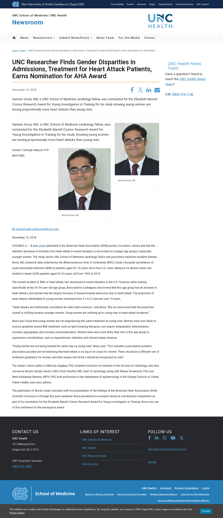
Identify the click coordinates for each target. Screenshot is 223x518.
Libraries (141, 4)
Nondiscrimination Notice (163, 494)
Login (205, 488)
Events (130, 4)
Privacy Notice (17, 513)
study (42, 245)
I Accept (206, 511)
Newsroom (27, 22)
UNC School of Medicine (30, 15)
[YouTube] (173, 438)
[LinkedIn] (157, 438)
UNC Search (202, 4)
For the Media (129, 38)
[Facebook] (149, 438)
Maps (152, 4)
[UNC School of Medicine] (43, 493)
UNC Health (58, 15)
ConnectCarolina (184, 4)
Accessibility (117, 4)
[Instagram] (164, 438)
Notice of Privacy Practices (99, 494)
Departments (165, 4)
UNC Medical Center (94, 456)
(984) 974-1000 (21, 466)
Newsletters (43, 38)
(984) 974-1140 (182, 94)
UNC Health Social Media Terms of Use (167, 449)
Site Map (152, 462)
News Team (105, 38)
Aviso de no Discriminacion (195, 494)
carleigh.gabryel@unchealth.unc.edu (37, 229)
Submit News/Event (74, 38)
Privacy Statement (187, 488)
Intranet (165, 488)
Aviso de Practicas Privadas (132, 494)
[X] (181, 438)
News (24, 38)
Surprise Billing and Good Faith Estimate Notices (183, 500)
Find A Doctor (90, 464)
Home (14, 38)
